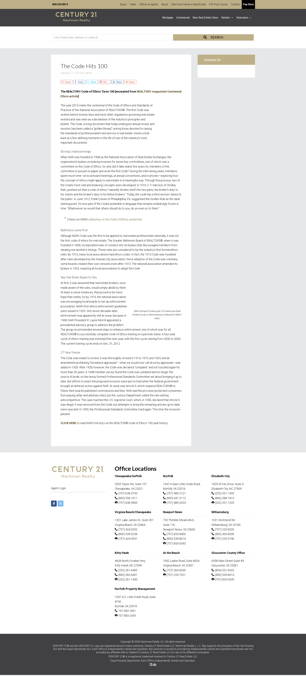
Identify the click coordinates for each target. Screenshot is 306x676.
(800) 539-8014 (176, 538)
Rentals (225, 17)
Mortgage (167, 17)
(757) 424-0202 (127, 529)
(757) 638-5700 (127, 493)
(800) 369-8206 (224, 534)
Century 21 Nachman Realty (76, 17)
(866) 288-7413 (224, 498)
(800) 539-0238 (127, 534)
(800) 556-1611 (127, 498)
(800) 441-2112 (176, 498)
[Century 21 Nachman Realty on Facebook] (54, 504)
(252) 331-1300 (224, 493)
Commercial (182, 17)
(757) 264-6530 (176, 570)
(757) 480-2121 (176, 493)
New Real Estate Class (205, 17)
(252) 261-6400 (127, 570)
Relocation (242, 17)
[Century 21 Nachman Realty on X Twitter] (60, 504)
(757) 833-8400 (176, 534)
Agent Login (58, 488)
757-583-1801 (127, 610)
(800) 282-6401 (127, 574)
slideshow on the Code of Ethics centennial (114, 219)
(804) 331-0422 (224, 570)
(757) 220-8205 (224, 529)
